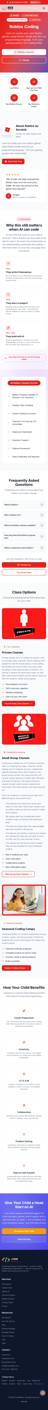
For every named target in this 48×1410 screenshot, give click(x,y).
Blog (3, 1325)
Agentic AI (6, 1291)
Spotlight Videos (8, 1332)
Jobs (4, 1340)
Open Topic (27, 1384)
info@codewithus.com (10, 1366)
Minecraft (36, 1381)
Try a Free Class (24, 572)
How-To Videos (8, 1336)
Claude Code (7, 1288)
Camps (25, 60)
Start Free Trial (15, 161)
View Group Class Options (17, 874)
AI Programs (6, 1284)
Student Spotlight (8, 1329)
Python (4, 1381)
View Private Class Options (17, 703)
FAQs (4, 1343)
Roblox (4, 1384)
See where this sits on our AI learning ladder (24, 358)
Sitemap (24, 1401)
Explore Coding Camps (15, 968)
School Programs (8, 1295)
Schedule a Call (8, 1358)
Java (29, 1381)
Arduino (12, 1384)
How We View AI (8, 1321)
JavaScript (21, 1381)
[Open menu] (43, 8)
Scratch (12, 1381)
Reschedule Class (9, 1362)
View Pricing (24, 1239)
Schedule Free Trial (24, 1231)
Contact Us (26, 565)
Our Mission (6, 1318)
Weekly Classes (25, 52)
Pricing (4, 1306)
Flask (19, 1384)
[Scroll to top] (42, 1392)
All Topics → (39, 1384)
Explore (34, 2)
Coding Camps (7, 1302)
